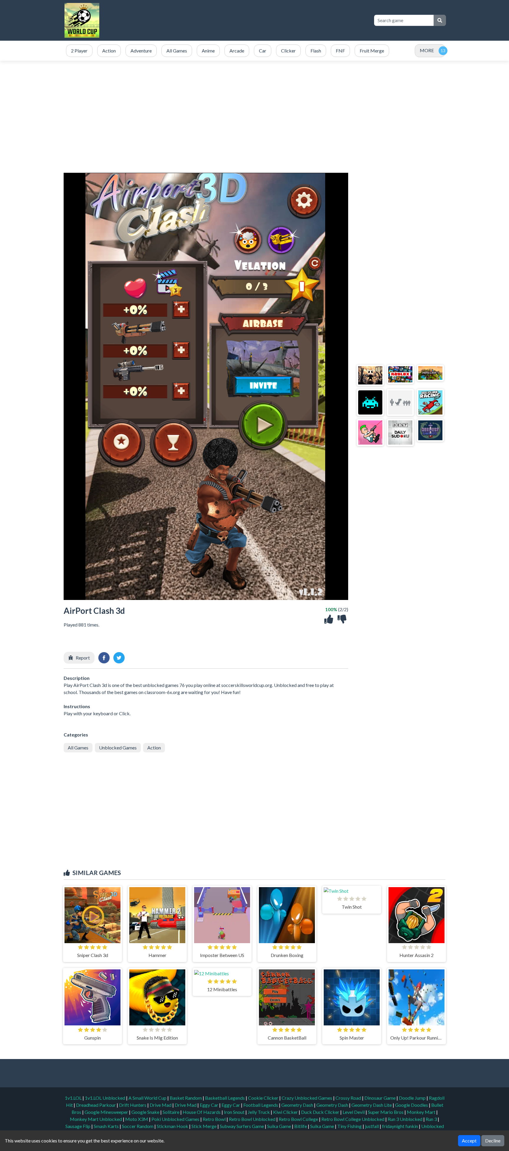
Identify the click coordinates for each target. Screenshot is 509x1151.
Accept (469, 1140)
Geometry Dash (297, 1105)
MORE (427, 50)
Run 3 (432, 1119)
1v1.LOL (73, 1098)
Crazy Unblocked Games (307, 1098)
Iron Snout (234, 1112)
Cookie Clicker (263, 1098)
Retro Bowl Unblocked (252, 1119)
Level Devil (354, 1112)
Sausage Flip (78, 1126)
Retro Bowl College (299, 1119)
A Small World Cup (147, 1098)
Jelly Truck (259, 1112)
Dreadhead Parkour (96, 1105)
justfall (372, 1126)
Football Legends (261, 1105)
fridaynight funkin (400, 1126)
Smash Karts (107, 1126)
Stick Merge (204, 1126)
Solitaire (171, 1112)
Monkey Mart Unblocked (96, 1119)
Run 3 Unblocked (405, 1119)
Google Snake (145, 1112)
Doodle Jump (413, 1098)
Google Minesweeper (107, 1112)
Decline (492, 1140)
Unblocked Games (118, 747)
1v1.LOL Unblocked (105, 1098)
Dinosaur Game (380, 1098)
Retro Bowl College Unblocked (353, 1119)
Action (154, 747)
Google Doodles (412, 1105)
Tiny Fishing (350, 1126)
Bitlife (301, 1126)
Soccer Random (138, 1126)
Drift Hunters (133, 1105)
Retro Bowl (215, 1119)
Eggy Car (209, 1105)
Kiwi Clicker (286, 1112)
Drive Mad (161, 1105)
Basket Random (186, 1098)
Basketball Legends (225, 1098)
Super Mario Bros (386, 1112)
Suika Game (279, 1126)
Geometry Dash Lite (372, 1105)
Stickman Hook (173, 1126)
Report (83, 657)
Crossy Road (349, 1098)
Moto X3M (137, 1119)
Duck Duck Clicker (320, 1112)
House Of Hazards (202, 1112)
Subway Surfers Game (242, 1126)
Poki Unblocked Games (175, 1119)
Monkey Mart (421, 1112)
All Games (78, 747)
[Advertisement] (261, 20)
